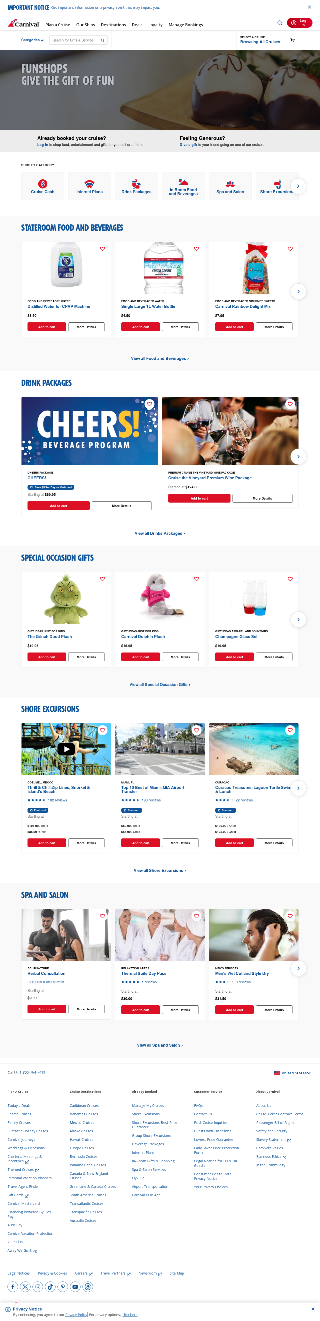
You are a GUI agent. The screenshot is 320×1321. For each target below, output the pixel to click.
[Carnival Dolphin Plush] (159, 598)
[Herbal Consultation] (66, 935)
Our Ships (85, 24)
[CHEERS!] (90, 431)
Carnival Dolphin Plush (143, 636)
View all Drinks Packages (158, 533)
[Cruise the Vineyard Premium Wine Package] (230, 431)
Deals (137, 24)
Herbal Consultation (47, 973)
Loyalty (155, 24)
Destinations (113, 24)
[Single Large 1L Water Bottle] (159, 268)
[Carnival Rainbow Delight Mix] (253, 268)
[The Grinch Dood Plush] (66, 598)
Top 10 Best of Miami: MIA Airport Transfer (152, 789)
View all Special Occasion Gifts (159, 684)
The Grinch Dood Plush (50, 636)
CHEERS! (37, 478)
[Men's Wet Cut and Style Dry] (253, 935)
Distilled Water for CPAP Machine (59, 306)
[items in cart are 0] (295, 40)
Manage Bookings (186, 24)
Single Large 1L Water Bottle (148, 306)
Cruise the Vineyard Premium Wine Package (210, 478)
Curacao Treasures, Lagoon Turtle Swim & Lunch (253, 789)
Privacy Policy (76, 1314)
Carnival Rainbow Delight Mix (243, 306)
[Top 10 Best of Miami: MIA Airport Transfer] (159, 749)
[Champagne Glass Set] (253, 598)
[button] (260, 40)
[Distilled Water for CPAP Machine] (66, 268)
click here (130, 1314)
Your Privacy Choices (211, 1187)
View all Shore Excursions (158, 870)
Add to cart (46, 326)
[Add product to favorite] (102, 249)
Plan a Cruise (58, 24)
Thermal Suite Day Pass (143, 973)
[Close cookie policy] (313, 1309)
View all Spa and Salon (158, 1045)
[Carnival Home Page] (24, 23)
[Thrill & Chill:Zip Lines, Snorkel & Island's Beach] (66, 749)
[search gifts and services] (102, 40)
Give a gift (188, 144)
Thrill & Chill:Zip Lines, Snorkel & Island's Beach (59, 789)
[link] (42, 186)
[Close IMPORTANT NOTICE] (309, 7)
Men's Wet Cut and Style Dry (242, 973)
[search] (280, 22)
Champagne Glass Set (236, 636)
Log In (42, 144)
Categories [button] (26, 39)
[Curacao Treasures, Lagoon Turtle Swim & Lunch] (253, 749)
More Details (86, 326)
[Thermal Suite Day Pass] (159, 935)
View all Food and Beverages (158, 358)
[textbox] (66, 315)
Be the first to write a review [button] (46, 981)
